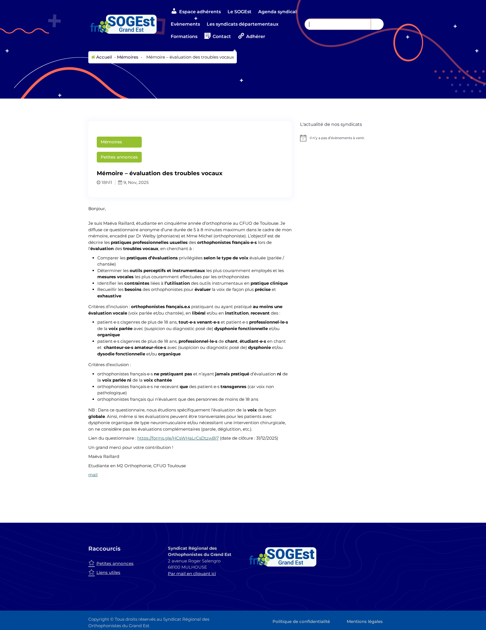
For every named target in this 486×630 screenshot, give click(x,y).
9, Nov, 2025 (135, 182)
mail (93, 474)
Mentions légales (365, 621)
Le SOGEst (239, 11)
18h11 (106, 182)
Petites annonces (119, 157)
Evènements (185, 24)
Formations (184, 36)
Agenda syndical (277, 11)
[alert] (349, 138)
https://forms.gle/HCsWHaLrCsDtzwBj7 (178, 438)
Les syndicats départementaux (242, 24)
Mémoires (127, 57)
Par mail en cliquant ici (192, 573)
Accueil (103, 57)
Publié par (255, 149)
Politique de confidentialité (301, 621)
